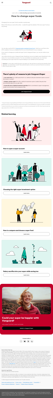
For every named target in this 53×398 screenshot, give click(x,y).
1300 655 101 (12, 363)
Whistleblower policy (27, 382)
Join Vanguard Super (26, 91)
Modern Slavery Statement (27, 384)
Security (18, 384)
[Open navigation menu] (2, 2)
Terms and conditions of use (8, 382)
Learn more (26, 152)
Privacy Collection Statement (8, 384)
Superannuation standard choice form (25, 48)
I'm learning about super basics (26, 10)
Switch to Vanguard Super (26, 328)
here (35, 362)
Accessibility (36, 382)
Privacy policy (19, 382)
